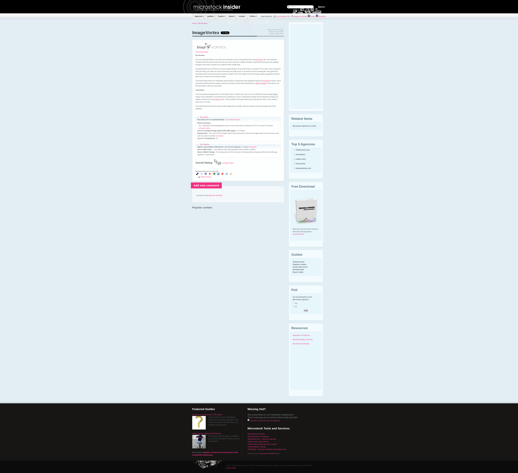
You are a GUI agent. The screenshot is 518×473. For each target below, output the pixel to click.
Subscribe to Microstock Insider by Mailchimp (265, 420)
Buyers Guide (298, 272)
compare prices (234, 120)
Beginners (207, 452)
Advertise (296, 335)
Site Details (204, 117)
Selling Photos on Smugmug (258, 436)
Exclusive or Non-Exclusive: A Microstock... (207, 415)
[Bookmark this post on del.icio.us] (197, 174)
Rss (288, 16)
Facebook (322, 16)
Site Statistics (205, 144)
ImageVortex (205, 32)
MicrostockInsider (210, 6)
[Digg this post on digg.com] (201, 174)
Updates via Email (300, 16)
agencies (198, 16)
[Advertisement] (306, 67)
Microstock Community (301, 344)
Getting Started (298, 262)
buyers (221, 16)
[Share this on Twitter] (227, 174)
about (231, 16)
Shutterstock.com (303, 150)
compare (220, 136)
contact (242, 16)
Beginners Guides (299, 264)
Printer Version (206, 177)
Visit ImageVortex (201, 52)
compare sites (228, 163)
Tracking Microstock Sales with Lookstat (262, 444)
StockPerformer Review (256, 434)
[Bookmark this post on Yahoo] (231, 174)
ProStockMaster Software (257, 447)
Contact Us (306, 335)
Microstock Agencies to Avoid (304, 126)
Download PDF (298, 234)
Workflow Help (298, 270)
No (295, 307)
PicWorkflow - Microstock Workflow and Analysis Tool (267, 449)
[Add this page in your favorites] (210, 174)
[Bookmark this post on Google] (214, 174)
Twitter (312, 16)
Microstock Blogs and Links (303, 340)
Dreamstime (301, 164)
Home (194, 23)
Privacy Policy (231, 468)
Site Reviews (203, 23)
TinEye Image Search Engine (258, 442)
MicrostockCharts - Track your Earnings (262, 439)
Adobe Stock (301, 159)
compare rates (204, 128)
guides (210, 16)
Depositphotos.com (303, 168)
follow (252, 16)
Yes (296, 303)
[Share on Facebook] (206, 174)
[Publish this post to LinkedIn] (218, 174)
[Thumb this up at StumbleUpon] (222, 174)
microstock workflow (267, 453)
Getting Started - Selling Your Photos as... (207, 434)
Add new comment (206, 185)
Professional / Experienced (222, 452)
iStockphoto (300, 154)
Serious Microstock (300, 267)
